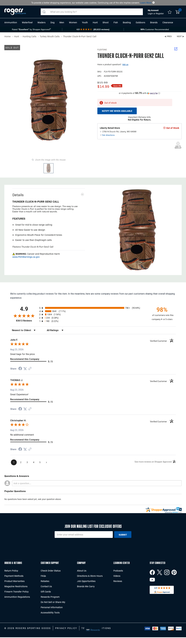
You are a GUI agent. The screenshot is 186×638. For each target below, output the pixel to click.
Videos (116, 575)
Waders (41, 22)
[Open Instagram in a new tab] (166, 572)
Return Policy (11, 570)
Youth (85, 22)
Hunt (95, 22)
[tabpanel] (137, 230)
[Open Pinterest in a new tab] (174, 572)
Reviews (117, 581)
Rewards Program (50, 596)
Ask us (125, 64)
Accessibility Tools (50, 612)
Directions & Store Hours (90, 575)
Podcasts (118, 570)
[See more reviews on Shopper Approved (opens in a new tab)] (30, 368)
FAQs (43, 575)
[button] (153, 2)
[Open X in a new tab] (159, 572)
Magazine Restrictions (15, 586)
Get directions (108, 135)
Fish (115, 22)
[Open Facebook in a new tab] (152, 572)
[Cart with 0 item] (177, 12)
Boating (127, 22)
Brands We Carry (86, 586)
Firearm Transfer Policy (16, 591)
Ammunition (10, 22)
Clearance (167, 22)
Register (160, 13)
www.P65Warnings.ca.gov (26, 256)
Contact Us (46, 586)
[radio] (93, 308)
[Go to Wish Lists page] (170, 12)
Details (18, 194)
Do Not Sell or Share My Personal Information (53, 604)
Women (73, 22)
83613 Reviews (27, 320)
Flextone (102, 49)
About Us (81, 570)
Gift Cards (46, 591)
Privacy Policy (66, 628)
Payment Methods (13, 575)
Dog (52, 22)
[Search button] (44, 11)
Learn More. (146, 2)
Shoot (106, 22)
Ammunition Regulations (17, 596)
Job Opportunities (86, 581)
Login (150, 13)
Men (61, 22)
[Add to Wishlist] (178, 143)
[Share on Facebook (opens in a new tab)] (20, 368)
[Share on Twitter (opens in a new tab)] (25, 368)
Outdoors (140, 22)
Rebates (45, 581)
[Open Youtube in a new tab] (152, 579)
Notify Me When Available (117, 110)
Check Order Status (51, 570)
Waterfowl (27, 22)
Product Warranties (14, 581)
